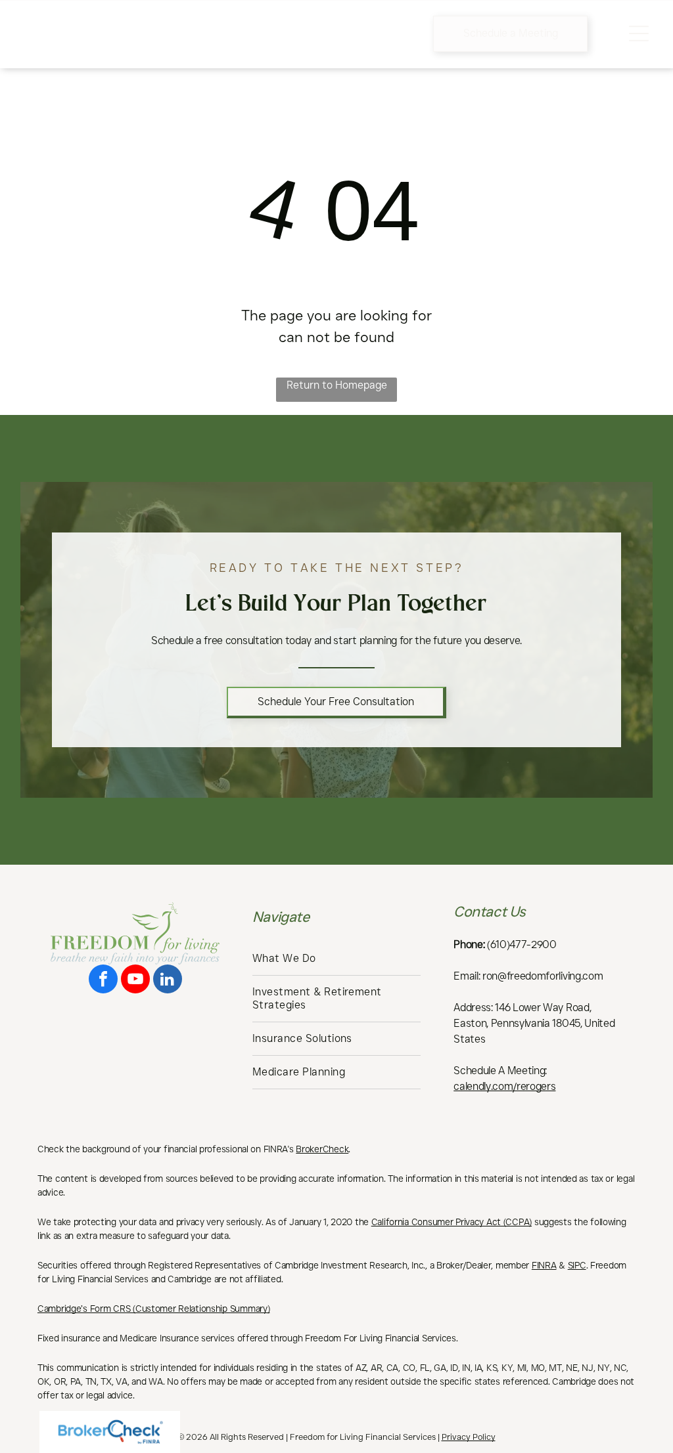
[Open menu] (639, 33)
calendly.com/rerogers (504, 1086)
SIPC (577, 1265)
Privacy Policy (469, 1436)
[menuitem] (336, 959)
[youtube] (135, 981)
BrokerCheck (322, 1149)
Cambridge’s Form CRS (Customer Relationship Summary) (153, 1308)
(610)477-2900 (522, 944)
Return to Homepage (337, 385)
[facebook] (103, 981)
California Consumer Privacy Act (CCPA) (451, 1222)
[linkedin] (167, 981)
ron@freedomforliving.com (542, 976)
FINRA (544, 1265)
